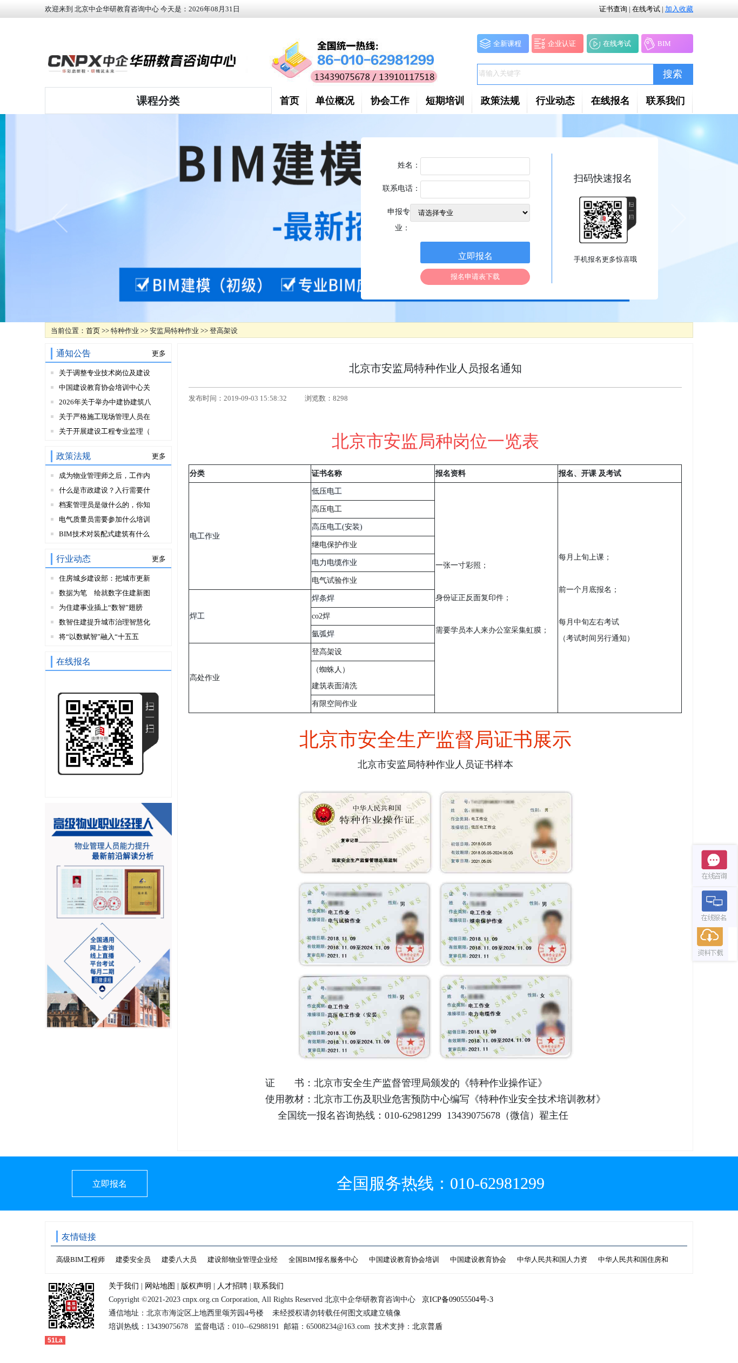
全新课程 (507, 43)
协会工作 (390, 100)
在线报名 (610, 100)
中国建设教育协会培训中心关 (104, 387)
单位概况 (335, 100)
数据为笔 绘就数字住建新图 (104, 593)
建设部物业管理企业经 (242, 1259)
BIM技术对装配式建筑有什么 (104, 534)
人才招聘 (232, 1286)
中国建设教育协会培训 (404, 1259)
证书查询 (613, 9)
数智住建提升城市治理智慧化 (104, 622)
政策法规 (500, 100)
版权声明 (196, 1286)
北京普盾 (427, 1326)
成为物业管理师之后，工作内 (104, 475)
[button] (158, 100)
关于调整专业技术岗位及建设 (104, 373)
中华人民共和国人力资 (552, 1259)
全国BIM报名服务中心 (323, 1259)
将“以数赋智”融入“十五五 (99, 637)
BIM (664, 43)
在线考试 (646, 9)
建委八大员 (179, 1259)
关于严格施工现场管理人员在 (104, 417)
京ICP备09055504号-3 (457, 1299)
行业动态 (555, 100)
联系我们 (665, 100)
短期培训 (445, 100)
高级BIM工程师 (80, 1259)
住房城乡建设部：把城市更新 (104, 578)
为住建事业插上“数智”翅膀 (101, 607)
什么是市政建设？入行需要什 (104, 490)
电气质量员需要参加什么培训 (104, 519)
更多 (159, 353)
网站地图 (160, 1286)
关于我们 (124, 1286)
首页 (289, 100)
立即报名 (109, 1183)
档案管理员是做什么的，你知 (104, 505)
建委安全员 (133, 1259)
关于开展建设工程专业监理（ (104, 431)
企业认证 (562, 43)
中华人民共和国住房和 (633, 1259)
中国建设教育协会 (478, 1259)
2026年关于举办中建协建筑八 (105, 402)
